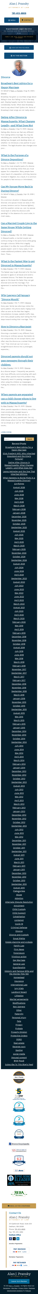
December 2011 (19, 840)
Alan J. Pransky (17, 91)
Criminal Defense (19, 927)
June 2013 (19, 793)
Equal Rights (19, 938)
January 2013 (19, 811)
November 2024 (19, 553)
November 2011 (19, 844)
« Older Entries (6, 432)
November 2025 (19, 520)
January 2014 (19, 767)
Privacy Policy (23, 1288)
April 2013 (19, 800)
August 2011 (19, 855)
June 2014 (19, 749)
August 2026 (19, 487)
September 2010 (19, 884)
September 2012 (19, 826)
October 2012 (19, 822)
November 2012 (19, 818)
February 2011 (19, 866)
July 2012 (19, 829)
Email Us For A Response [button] (20, 1206)
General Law (19, 964)
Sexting (19, 1050)
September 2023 (19, 578)
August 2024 (19, 564)
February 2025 (19, 549)
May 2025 (19, 538)
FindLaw (28, 1291)
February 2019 (19, 633)
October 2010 (19, 880)
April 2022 (19, 600)
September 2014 (19, 742)
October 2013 (19, 778)
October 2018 (19, 644)
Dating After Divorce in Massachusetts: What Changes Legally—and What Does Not (18, 121)
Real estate (19, 1043)
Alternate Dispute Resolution (19, 902)
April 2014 (19, 757)
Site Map (14, 1288)
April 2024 (19, 575)
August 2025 (19, 531)
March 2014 (19, 760)
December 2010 (19, 873)
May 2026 (19, 498)
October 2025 (19, 524)
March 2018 (19, 662)
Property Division (19, 1032)
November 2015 (19, 702)
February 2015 (19, 724)
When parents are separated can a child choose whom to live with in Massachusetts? (18, 398)
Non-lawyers (19, 1006)
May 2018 (19, 658)
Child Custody (19, 909)
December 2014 (19, 731)
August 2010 (19, 888)
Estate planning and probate (19, 942)
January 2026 (19, 513)
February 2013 (19, 807)
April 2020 (19, 615)
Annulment (19, 905)
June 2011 (19, 858)
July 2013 (19, 789)
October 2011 (19, 848)
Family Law (19, 945)
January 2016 (19, 698)
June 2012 (19, 833)
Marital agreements (19, 999)
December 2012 (19, 815)
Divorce (3, 93)
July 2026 (19, 491)
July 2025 (19, 535)
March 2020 (19, 618)
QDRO (19, 1039)
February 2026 (19, 509)
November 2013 (19, 775)
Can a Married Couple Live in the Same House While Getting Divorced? (19, 227)
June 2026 (19, 495)
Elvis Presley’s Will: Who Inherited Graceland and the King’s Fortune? (19, 456)
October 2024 (19, 556)
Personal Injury (19, 1017)
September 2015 (19, 709)
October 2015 (19, 706)
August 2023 (19, 582)
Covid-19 (19, 924)
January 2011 (19, 869)
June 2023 (19, 589)
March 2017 (19, 677)
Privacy (19, 1025)
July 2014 (19, 746)
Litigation (19, 995)
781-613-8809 (19, 13)
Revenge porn (19, 1046)
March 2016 (19, 695)
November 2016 (19, 687)
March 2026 (19, 505)
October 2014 (19, 738)
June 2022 (19, 596)
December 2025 (19, 516)
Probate (19, 1028)
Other (19, 1010)
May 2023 (19, 593)
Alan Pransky (8, 269)
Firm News (19, 949)
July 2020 (19, 611)
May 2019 (19, 625)
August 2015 (19, 713)
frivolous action (19, 956)
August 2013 (19, 786)
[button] (11, 20)
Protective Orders (19, 1035)
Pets (19, 1021)
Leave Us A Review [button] (19, 1281)
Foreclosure (19, 953)
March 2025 (19, 545)
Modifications (19, 1003)
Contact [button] (28, 20)
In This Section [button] (20, 56)
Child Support (19, 913)
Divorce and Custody (19, 935)
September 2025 (19, 527)
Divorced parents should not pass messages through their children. (17, 360)
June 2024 (19, 571)
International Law (19, 985)
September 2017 (19, 673)
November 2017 (19, 669)
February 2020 (19, 622)
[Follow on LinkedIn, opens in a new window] (17, 1238)
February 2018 (19, 666)
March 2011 (19, 862)
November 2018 (19, 640)
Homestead (19, 977)
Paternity (19, 1014)
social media (19, 1054)
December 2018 (19, 636)
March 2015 (19, 720)
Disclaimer (6, 1288)
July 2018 (19, 651)
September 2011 (19, 851)
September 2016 (19, 691)
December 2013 (19, 771)
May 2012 (19, 837)
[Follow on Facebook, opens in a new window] (10, 1238)
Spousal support (19, 1057)
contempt (19, 920)
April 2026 (19, 502)
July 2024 (19, 567)
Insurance (19, 981)
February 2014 (19, 764)
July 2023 (19, 585)
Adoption (19, 898)
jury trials (19, 988)
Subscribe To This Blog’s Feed (19, 1064)
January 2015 (19, 727)
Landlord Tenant (19, 992)
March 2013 (19, 804)
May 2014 (19, 753)
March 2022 (19, 604)
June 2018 (19, 655)
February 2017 (19, 680)
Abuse (19, 895)
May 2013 (19, 797)
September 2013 (19, 782)
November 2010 (19, 877)
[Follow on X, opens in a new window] (14, 1238)
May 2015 (19, 717)
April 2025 (19, 542)
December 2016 (19, 684)
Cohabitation (19, 916)
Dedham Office (15, 1235)
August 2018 (19, 647)
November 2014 (19, 735)
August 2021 (19, 607)
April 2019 (19, 629)
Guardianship (19, 967)
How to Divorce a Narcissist (16, 326)
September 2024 (19, 560)
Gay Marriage (19, 960)
